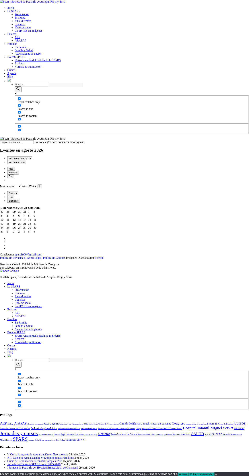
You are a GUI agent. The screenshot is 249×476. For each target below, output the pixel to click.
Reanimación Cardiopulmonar (150, 434)
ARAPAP (20, 40)
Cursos (11, 70)
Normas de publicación (28, 66)
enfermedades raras (89, 428)
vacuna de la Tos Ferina (55, 440)
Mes (11, 168)
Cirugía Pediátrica (129, 423)
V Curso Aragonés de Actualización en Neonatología (37, 454)
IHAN (241, 429)
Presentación (22, 14)
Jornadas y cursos (19, 433)
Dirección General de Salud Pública (15, 429)
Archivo (19, 63)
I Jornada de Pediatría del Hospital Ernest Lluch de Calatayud (42, 467)
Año (24, 186)
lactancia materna (45, 434)
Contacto (20, 24)
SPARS (20, 439)
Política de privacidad (201, 474)
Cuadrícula (20, 158)
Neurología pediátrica (75, 434)
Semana (13, 172)
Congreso (178, 423)
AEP (17, 37)
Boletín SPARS (16, 56)
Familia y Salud (24, 50)
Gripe (138, 428)
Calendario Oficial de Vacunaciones (104, 424)
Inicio (10, 7)
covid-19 (213, 423)
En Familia (21, 47)
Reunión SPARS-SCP (181, 434)
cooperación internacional (197, 424)
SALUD (197, 434)
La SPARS (13, 11)
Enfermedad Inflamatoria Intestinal (113, 429)
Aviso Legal (34, 257)
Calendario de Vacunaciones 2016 (73, 424)
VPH (83, 440)
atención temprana (35, 424)
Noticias (104, 434)
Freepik (99, 257)
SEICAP (208, 434)
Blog (10, 76)
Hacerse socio (23, 27)
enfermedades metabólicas (69, 429)
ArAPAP (20, 423)
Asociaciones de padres (28, 53)
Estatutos (20, 17)
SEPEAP (217, 434)
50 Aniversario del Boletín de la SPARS (38, 60)
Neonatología (59, 434)
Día (10, 176)
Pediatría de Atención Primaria (124, 434)
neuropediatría (91, 434)
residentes (168, 434)
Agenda (11, 73)
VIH (78, 440)
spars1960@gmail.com (28, 254)
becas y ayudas (51, 423)
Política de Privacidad (12, 257)
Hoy (11, 197)
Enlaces (11, 33)
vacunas (70, 439)
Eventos (131, 428)
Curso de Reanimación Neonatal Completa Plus (34, 461)
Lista (17, 162)
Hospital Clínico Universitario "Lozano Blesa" (162, 428)
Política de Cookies (54, 257)
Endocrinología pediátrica (44, 428)
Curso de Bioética (225, 424)
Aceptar (183, 474)
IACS (236, 429)
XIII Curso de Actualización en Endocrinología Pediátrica (40, 457)
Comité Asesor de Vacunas (156, 423)
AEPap (10, 424)
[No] (216, 474)
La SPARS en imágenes (28, 30)
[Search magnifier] (18, 89)
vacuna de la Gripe (36, 440)
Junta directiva (23, 20)
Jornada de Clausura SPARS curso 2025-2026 (34, 464)
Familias (12, 43)
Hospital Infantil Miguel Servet (208, 428)
